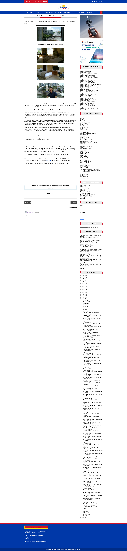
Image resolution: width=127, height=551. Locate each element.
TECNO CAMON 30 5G (85, 148)
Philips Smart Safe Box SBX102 (87, 75)
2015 (83, 292)
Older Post (73, 202)
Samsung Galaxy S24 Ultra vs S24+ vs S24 (90, 255)
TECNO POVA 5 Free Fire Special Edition (90, 170)
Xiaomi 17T (83, 118)
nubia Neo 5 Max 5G (85, 117)
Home (26, 12)
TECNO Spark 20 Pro (85, 171)
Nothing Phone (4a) (84, 120)
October (85, 305)
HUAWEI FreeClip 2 (85, 188)
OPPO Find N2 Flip (84, 265)
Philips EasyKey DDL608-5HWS (88, 94)
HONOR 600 (83, 119)
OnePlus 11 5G (83, 164)
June (84, 311)
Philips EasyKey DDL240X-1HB (87, 82)
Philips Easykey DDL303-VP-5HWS (88, 99)
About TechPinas (34, 12)
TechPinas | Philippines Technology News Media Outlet (68, 549)
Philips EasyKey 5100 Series (87, 103)
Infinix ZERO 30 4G (84, 178)
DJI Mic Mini (83, 198)
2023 (83, 280)
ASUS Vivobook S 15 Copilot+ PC (88, 194)
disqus (70, 207)
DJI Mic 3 (82, 190)
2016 (83, 291)
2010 (83, 300)
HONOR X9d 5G (84, 124)
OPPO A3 (82, 138)
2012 (83, 297)
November (85, 303)
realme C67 (83, 159)
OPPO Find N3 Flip (84, 160)
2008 (83, 517)
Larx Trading (83, 109)
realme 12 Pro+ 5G (84, 152)
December (85, 301)
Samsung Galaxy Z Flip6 (86, 141)
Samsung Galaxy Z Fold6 (86, 139)
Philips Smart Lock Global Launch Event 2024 (91, 84)
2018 (83, 288)
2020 (83, 285)
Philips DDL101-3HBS (85, 100)
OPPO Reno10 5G (84, 162)
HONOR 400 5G (84, 128)
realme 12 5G (83, 150)
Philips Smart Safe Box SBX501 (87, 71)
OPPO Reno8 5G (84, 166)
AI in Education (83, 248)
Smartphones (49, 12)
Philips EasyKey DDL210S (86, 104)
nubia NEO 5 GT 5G (85, 122)
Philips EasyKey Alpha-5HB (86, 93)
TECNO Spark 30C (84, 132)
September (86, 306)
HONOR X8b (83, 155)
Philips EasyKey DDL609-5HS (87, 85)
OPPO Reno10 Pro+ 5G (86, 161)
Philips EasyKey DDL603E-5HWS (88, 102)
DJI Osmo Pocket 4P (85, 185)
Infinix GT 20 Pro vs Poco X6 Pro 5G (88, 142)
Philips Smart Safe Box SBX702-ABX (89, 90)
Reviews (60, 12)
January (85, 514)
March (84, 511)
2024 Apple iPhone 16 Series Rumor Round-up (91, 249)
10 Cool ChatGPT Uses (85, 246)
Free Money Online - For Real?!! (90, 506)
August (85, 308)
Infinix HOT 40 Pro (84, 176)
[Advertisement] (50, 173)
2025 (83, 277)
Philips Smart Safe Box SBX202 (87, 81)
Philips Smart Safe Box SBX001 (87, 91)
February (85, 512)
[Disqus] (50, 227)
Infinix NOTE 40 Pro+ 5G (86, 146)
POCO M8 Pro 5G (84, 123)
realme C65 (83, 143)
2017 (83, 289)
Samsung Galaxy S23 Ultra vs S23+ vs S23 (90, 264)
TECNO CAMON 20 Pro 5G (86, 173)
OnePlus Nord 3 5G (84, 165)
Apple (42, 12)
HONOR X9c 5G (84, 131)
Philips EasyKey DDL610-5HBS (87, 79)
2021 (83, 283)
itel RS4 (82, 147)
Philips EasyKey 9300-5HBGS (87, 105)
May (84, 508)
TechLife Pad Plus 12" (85, 193)
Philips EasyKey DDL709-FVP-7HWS (89, 108)
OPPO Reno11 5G (84, 156)
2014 (83, 294)
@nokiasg (48, 160)
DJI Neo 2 (82, 189)
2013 (83, 295)
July (84, 309)
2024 (83, 278)
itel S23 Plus (83, 151)
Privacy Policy (67, 12)
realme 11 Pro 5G (84, 174)
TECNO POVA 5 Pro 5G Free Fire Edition (90, 169)
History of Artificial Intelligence (87, 245)
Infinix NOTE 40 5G (84, 145)
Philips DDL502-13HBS (86, 72)
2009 (83, 515)
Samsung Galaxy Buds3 (86, 197)
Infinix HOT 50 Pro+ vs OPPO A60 (88, 133)
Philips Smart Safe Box (85, 95)
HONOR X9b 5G (84, 157)
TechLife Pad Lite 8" (85, 191)
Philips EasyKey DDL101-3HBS (87, 80)
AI (55, 12)
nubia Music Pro (84, 127)
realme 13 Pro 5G (84, 137)
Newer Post (28, 202)
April (84, 509)
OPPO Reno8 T (84, 167)
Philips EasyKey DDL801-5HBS (87, 76)
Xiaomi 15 (82, 125)
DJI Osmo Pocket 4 (84, 186)
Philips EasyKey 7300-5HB (86, 98)
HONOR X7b (83, 153)
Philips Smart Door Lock (86, 96)
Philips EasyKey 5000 (85, 86)
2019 (83, 286)
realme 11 (82, 175)
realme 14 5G (83, 129)
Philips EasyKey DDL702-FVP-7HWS (89, 74)
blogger (74, 207)
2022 (83, 281)
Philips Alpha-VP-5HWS (86, 107)
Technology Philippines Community (82, 12)
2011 (83, 298)
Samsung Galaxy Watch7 (86, 195)
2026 (83, 275)
